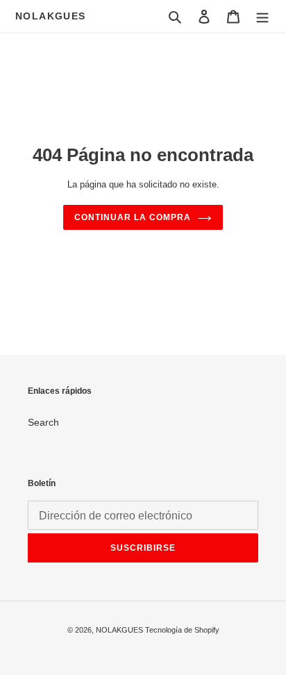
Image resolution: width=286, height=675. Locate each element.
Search (43, 422)
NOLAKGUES (50, 16)
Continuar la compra (132, 217)
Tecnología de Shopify (182, 630)
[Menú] (262, 16)
